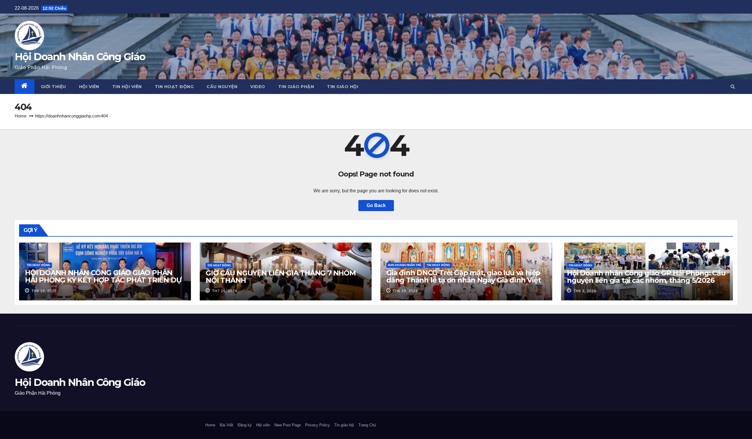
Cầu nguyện (222, 86)
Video (257, 86)
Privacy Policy (317, 425)
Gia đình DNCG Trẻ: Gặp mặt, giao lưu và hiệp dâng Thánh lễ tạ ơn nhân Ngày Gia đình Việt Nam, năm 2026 (463, 280)
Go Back (376, 205)
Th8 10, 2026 (43, 291)
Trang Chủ (367, 425)
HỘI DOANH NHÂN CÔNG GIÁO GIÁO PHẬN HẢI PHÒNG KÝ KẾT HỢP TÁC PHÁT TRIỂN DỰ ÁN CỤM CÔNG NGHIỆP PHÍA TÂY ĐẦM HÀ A (103, 280)
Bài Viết (226, 425)
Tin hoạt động (174, 86)
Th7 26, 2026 (224, 291)
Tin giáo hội (342, 86)
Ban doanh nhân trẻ (405, 265)
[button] (733, 86)
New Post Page (287, 425)
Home (20, 115)
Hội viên (89, 86)
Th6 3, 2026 (584, 291)
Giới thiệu (53, 86)
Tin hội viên (127, 86)
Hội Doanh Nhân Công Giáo (80, 57)
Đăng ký (245, 425)
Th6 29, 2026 (405, 291)
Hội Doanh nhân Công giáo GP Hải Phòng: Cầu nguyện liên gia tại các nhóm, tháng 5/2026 (646, 277)
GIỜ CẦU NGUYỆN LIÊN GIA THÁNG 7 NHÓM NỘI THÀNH (281, 277)
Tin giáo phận (296, 86)
